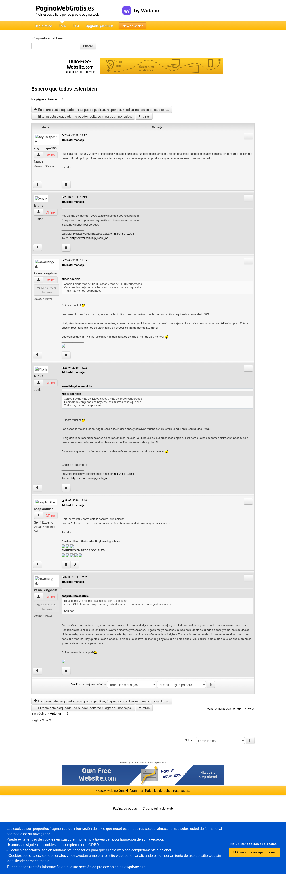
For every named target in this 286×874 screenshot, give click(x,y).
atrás (146, 116)
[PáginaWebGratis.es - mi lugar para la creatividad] (76, 10)
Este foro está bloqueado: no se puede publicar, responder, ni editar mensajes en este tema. (103, 109)
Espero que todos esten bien (64, 89)
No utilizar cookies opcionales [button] (253, 844)
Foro (62, 26)
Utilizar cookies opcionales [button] (254, 852)
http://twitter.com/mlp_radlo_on (90, 238)
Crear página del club (158, 808)
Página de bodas (125, 808)
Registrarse (43, 26)
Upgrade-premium (99, 26)
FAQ (76, 26)
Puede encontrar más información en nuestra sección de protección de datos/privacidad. (77, 867)
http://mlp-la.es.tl (124, 233)
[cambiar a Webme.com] (140, 7)
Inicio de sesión (132, 26)
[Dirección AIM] (75, 564)
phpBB (134, 762)
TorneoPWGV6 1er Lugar (48, 290)
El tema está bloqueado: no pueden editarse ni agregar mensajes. (84, 116)
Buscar (88, 46)
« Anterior (51, 99)
